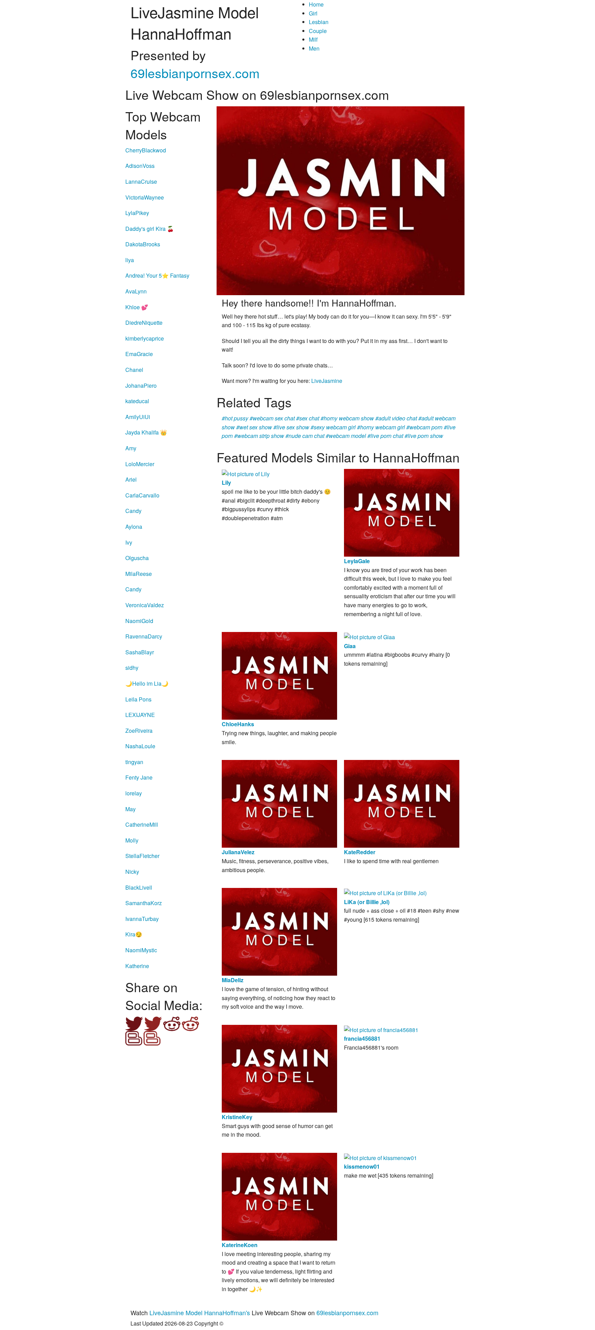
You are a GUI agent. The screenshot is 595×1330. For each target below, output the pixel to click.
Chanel (134, 370)
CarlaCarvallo (142, 495)
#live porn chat (385, 436)
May (130, 809)
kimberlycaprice (144, 338)
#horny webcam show (347, 418)
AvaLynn (136, 291)
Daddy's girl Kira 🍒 (149, 229)
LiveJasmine (326, 381)
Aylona (133, 526)
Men (314, 48)
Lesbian (318, 22)
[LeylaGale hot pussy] (401, 512)
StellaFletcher (142, 856)
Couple (318, 31)
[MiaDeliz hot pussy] (279, 931)
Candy (133, 511)
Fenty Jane (139, 777)
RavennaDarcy (143, 636)
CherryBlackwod (145, 150)
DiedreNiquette (144, 322)
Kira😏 (133, 934)
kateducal (137, 401)
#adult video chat (396, 418)
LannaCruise (141, 181)
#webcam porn (424, 427)
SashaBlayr (139, 652)
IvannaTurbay (142, 919)
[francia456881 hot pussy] (381, 1029)
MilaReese (138, 574)
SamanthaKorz (143, 903)
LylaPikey (137, 213)
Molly (131, 840)
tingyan (134, 762)
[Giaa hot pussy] (369, 636)
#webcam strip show (259, 436)
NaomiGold (139, 621)
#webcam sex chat (272, 418)
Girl (313, 13)
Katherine (137, 966)
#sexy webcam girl (333, 427)
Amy (130, 448)
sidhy (131, 668)
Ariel (131, 479)
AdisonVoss (140, 166)
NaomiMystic (141, 950)
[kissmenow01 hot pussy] (380, 1157)
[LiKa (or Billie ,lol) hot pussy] (385, 892)
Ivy (128, 542)
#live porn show (424, 436)
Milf (313, 39)
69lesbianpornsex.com (195, 73)
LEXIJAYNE (140, 715)
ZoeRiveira (139, 730)
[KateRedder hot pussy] (401, 803)
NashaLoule (140, 746)
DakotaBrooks (142, 244)
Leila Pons (138, 699)
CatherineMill (141, 824)
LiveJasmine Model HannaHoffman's (199, 1312)
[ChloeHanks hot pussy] (279, 675)
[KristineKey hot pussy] (279, 1068)
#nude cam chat (304, 436)
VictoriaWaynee (144, 197)
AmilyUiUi (137, 417)
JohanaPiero (141, 385)
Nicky (132, 872)
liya (129, 260)
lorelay (133, 793)
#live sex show (291, 427)
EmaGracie (139, 354)
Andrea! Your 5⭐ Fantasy (157, 275)
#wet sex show (254, 427)
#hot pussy (235, 418)
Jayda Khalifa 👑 (146, 432)
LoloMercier (139, 464)
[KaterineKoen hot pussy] (279, 1196)
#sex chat (307, 418)
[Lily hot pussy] (246, 473)
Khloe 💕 (136, 307)
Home (316, 4)
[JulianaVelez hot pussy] (279, 803)
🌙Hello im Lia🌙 (146, 683)
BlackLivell (138, 887)
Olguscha (137, 558)
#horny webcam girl (381, 427)
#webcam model (346, 436)
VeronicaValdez (144, 605)
